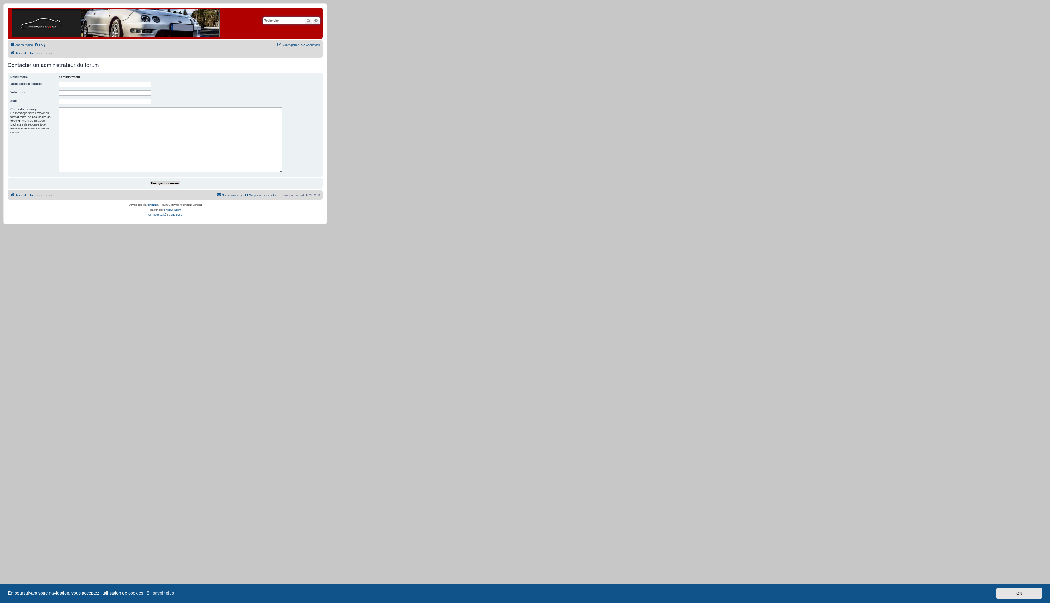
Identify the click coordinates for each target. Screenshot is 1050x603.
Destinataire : (20, 77)
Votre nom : (18, 92)
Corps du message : (24, 109)
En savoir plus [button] (160, 593)
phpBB (152, 204)
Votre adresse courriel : (26, 83)
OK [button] (1019, 593)
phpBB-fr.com (172, 209)
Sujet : (15, 100)
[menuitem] (39, 45)
